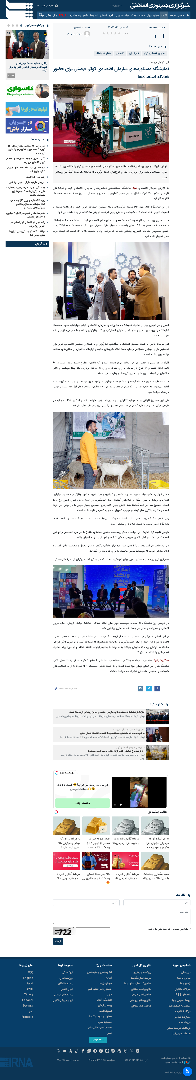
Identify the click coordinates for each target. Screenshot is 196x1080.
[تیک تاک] (76, 1051)
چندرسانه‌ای (75, 15)
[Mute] (120, 804)
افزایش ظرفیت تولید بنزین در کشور (27, 182)
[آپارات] (119, 1051)
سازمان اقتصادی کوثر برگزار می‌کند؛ (129, 730)
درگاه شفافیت (182, 1011)
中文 (30, 972)
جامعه (142, 15)
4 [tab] (8, 25)
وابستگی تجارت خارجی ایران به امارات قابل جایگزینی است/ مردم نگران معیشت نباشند (26, 191)
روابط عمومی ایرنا (181, 1000)
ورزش (156, 15)
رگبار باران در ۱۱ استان (35, 177)
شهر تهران (134, 53)
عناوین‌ (181, 15)
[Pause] (115, 804)
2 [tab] (17, 25)
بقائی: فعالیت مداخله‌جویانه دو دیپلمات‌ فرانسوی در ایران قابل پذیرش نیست (27, 67)
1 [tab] (21, 25)
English (28, 978)
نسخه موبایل (98, 1040)
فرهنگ (134, 15)
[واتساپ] (58, 1051)
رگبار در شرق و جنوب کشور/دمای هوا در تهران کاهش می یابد (25, 161)
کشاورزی (77, 27)
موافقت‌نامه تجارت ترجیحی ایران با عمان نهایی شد (27, 233)
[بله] (113, 1051)
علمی (111, 15)
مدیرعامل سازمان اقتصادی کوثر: (130, 747)
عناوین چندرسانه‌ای (141, 1006)
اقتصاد (164, 15)
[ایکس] (131, 1051)
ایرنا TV (62, 15)
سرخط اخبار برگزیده (141, 978)
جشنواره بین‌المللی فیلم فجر (100, 992)
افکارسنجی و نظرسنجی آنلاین (99, 975)
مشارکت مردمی (182, 1017)
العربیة (30, 983)
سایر (42, 15)
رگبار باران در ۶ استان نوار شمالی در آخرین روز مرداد (28, 224)
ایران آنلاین (67, 989)
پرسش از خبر (105, 1005)
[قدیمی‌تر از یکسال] (157, 716)
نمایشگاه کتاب (104, 1000)
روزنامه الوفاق (65, 983)
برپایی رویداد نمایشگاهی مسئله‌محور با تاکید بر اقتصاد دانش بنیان (112, 733)
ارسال (58, 941)
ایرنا (159, 6)
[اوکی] (70, 1051)
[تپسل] (57, 773)
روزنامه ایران (66, 978)
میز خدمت (184, 1022)
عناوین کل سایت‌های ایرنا (137, 983)
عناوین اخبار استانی (141, 989)
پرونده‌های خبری (142, 972)
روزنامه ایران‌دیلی (63, 995)
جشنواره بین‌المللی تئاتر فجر (100, 1031)
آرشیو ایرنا (185, 983)
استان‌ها (94, 15)
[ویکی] (64, 1051)
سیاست (172, 15)
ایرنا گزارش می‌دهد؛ (159, 62)
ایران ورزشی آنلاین (63, 1000)
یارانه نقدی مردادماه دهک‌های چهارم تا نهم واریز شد (26, 170)
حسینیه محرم (104, 1022)
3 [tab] (13, 25)
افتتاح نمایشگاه (103, 53)
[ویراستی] (88, 1051)
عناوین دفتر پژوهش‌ (140, 1000)
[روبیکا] (125, 1051)
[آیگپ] (107, 1051)
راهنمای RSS (183, 995)
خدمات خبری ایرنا (181, 1033)
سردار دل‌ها (106, 983)
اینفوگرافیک (105, 1011)
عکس (85, 15)
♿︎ (187, 1071)
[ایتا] (101, 1051)
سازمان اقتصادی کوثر (154, 53)
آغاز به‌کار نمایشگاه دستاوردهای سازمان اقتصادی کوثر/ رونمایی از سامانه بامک (107, 712)
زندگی (48, 15)
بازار (55, 15)
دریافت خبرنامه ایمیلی (178, 1028)
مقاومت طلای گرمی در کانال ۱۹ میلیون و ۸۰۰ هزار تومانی (25, 215)
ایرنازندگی (67, 972)
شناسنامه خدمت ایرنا (179, 1006)
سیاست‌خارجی (122, 15)
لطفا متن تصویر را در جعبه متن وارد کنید (169, 929)
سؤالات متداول (182, 989)
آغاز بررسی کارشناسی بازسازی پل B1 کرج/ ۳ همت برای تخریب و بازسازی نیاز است (26, 149)
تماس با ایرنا (183, 978)
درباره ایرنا (185, 972)
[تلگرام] (137, 1051)
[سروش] (95, 1051)
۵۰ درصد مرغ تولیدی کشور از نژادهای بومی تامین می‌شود (116, 751)
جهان (149, 15)
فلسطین (103, 15)
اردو (31, 1011)
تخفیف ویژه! (82, 803)
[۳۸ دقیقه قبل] (27, 44)
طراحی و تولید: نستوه (175, 1062)
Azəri (29, 989)
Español (27, 1000)
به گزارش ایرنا (161, 660)
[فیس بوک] (82, 1051)
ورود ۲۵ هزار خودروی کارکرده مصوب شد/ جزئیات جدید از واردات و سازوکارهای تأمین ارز (27, 204)
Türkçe (28, 995)
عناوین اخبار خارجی (141, 995)
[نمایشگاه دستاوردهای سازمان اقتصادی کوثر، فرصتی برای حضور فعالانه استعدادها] (111, 123)
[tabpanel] (27, 55)
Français (27, 1017)
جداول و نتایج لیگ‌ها (100, 1016)
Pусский (28, 1006)
